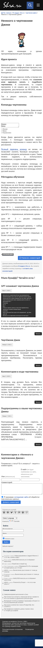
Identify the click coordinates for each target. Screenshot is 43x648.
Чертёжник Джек (10, 340)
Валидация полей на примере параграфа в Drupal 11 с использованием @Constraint (22, 601)
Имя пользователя (7, 528)
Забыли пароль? (7, 546)
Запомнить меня (9, 538)
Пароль (4, 533)
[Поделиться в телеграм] (23, 512)
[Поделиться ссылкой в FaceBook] (7, 512)
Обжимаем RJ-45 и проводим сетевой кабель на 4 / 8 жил (21, 567)
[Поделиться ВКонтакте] (4, 512)
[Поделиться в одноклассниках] (15, 512)
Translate (16, 521)
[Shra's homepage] (13, 5)
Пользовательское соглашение (12, 629)
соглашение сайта (21, 497)
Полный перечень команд (14, 149)
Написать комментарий (30, 258)
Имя (8, 476)
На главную (7, 13)
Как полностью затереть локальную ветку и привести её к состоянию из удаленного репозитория (21, 597)
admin (6, 570)
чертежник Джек (31, 13)
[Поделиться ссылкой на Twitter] (11, 512)
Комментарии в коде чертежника (19, 372)
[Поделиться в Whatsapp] (26, 512)
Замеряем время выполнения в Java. (16, 594)
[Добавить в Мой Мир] (19, 512)
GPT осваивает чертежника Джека (20, 286)
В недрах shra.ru (18, 13)
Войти (6, 542)
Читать (38, 334)
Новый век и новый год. (19, 564)
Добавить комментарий (11, 502)
